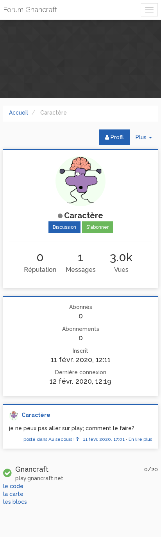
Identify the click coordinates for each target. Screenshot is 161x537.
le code (13, 486)
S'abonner (97, 227)
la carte (13, 494)
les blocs (15, 502)
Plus (147, 139)
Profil (116, 137)
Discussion (64, 227)
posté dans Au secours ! (74, 439)
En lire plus (140, 439)
